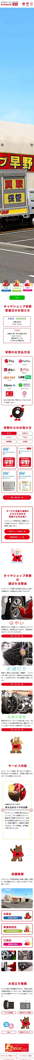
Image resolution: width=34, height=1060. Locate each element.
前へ (2, 145)
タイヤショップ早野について (8, 1056)
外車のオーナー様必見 (16, 531)
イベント (9, 437)
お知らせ (25, 433)
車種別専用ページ (15, 537)
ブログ (25, 437)
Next (31, 145)
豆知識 (25, 442)
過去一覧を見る (15, 497)
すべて (9, 433)
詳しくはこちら (15, 636)
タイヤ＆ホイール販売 (25, 1056)
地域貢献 (9, 442)
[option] (17, 810)
